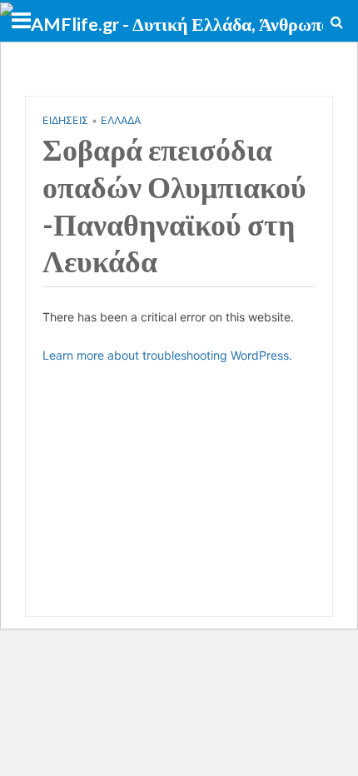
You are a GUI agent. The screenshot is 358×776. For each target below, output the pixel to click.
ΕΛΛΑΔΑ (121, 120)
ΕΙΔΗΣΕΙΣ (65, 120)
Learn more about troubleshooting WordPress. (167, 355)
